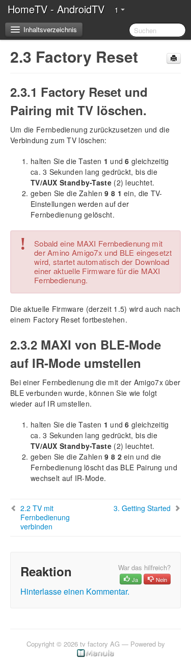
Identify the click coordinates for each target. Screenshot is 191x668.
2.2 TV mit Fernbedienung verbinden (45, 517)
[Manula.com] (96, 653)
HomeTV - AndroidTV (56, 9)
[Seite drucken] (174, 58)
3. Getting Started (142, 508)
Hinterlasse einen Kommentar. (74, 591)
